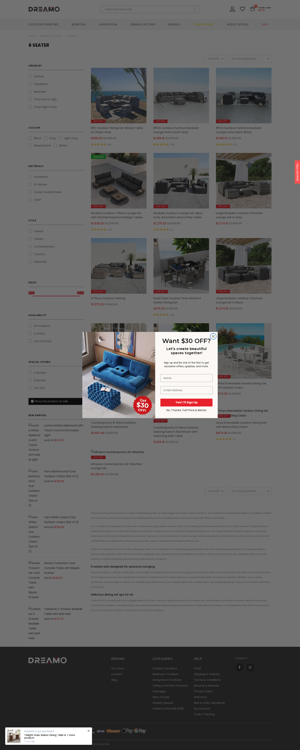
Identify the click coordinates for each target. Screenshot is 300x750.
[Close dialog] (213, 336)
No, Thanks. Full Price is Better (186, 410)
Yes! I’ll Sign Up (187, 402)
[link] (118, 351)
